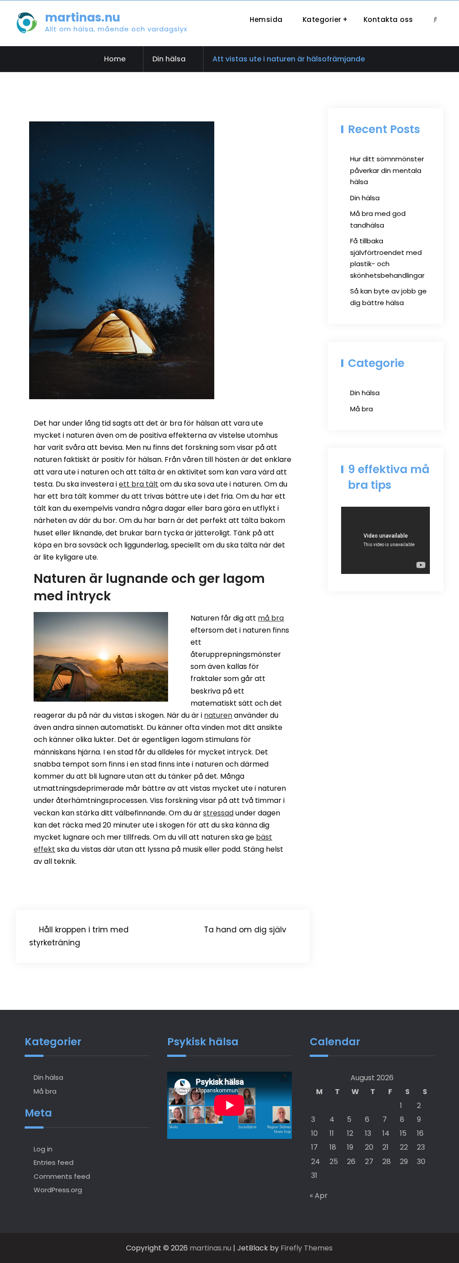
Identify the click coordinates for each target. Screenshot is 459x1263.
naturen (218, 715)
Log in (43, 1149)
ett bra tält (138, 484)
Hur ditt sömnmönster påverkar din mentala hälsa (387, 170)
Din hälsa (169, 59)
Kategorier (322, 19)
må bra (271, 618)
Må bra (361, 409)
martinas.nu (82, 17)
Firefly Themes (307, 1248)
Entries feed (54, 1162)
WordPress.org (58, 1189)
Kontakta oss (388, 19)
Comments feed (62, 1176)
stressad (218, 813)
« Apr (319, 1195)
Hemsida (266, 19)
